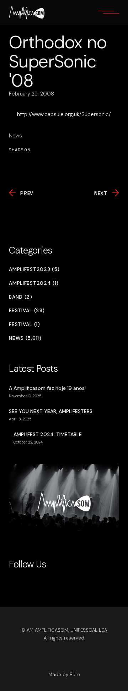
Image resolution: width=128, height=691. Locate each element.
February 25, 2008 (31, 93)
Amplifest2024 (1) (34, 283)
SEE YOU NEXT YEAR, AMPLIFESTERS (50, 411)
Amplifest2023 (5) (34, 269)
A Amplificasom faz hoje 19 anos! (47, 388)
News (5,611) (25, 338)
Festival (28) (26, 311)
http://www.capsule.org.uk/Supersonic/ (64, 114)
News (15, 136)
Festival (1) (24, 324)
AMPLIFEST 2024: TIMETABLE (48, 434)
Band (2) (20, 297)
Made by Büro (64, 674)
